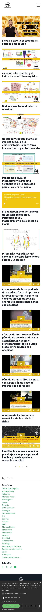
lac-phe (5, 519)
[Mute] (30, 284)
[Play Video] (4, 284)
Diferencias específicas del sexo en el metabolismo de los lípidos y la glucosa (20, 256)
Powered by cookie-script (8, 609)
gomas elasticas (8, 513)
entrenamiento (8, 508)
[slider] (19, 284)
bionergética (7, 499)
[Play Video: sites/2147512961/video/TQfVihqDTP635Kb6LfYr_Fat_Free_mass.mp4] (21, 363)
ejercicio (5, 505)
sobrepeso (6, 554)
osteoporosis (7, 541)
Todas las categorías (10, 488)
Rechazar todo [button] (30, 606)
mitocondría (7, 532)
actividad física (8, 491)
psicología (6, 543)
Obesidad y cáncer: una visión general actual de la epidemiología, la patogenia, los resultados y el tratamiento (21, 143)
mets (4, 524)
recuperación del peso (11, 546)
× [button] (40, 582)
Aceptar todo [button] (11, 606)
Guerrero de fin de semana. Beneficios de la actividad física (18, 418)
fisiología (6, 510)
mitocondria (7, 530)
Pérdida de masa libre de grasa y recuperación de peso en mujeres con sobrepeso (20, 382)
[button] (21, 601)
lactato (5, 521)
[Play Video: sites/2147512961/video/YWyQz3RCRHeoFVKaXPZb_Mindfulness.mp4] (21, 318)
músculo (5, 535)
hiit (3, 516)
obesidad (6, 538)
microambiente (8, 527)
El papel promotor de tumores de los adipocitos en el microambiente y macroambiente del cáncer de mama (20, 218)
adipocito (6, 494)
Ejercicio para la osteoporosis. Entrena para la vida (20, 42)
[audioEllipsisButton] (37, 204)
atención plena (8, 497)
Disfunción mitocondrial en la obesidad (19, 108)
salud (4, 552)
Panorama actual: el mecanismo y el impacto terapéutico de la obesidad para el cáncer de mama (18, 182)
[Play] (4, 204)
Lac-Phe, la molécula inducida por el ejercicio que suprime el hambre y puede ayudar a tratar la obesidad (20, 456)
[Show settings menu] (34, 284)
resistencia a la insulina (12, 549)
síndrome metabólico (10, 557)
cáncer (5, 502)
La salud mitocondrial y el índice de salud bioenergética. (20, 75)
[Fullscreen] (38, 284)
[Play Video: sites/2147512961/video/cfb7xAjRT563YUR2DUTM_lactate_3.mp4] (21, 435)
